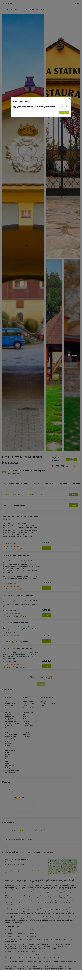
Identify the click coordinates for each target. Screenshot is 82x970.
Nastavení (15, 113)
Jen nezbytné (38, 113)
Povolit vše (64, 113)
